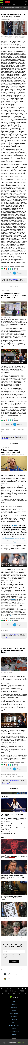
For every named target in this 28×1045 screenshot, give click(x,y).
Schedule (14, 1010)
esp (7, 988)
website (10, 615)
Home (3, 290)
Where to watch (14, 1007)
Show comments (14, 286)
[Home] (1, 1)
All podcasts (24, 969)
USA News (7, 290)
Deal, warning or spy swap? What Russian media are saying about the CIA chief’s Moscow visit (13, 877)
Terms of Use (14, 1016)
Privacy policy (14, 1019)
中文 (26, 988)
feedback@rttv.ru (6, 281)
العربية (2, 988)
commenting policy (14, 279)
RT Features (4, 837)
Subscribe (14, 961)
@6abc (4, 538)
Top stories (4, 796)
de (14, 988)
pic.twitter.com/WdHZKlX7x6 (16, 538)
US (2, 431)
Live (14, 1001)
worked (13, 599)
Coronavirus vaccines (7, 776)
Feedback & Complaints (14, 1031)
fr (18, 988)
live (7, 1)
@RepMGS (15, 525)
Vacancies (14, 1034)
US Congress (4, 630)
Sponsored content (14, 1013)
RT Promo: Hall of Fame (14, 1025)
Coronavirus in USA (6, 429)
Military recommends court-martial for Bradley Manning (11, 937)
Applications (14, 1004)
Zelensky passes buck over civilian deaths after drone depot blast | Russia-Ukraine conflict (14, 8)
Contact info (14, 1028)
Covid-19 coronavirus (18, 429)
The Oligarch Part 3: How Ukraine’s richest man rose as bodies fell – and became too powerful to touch (14, 856)
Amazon (3, 774)
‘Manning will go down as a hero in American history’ (11, 918)
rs (22, 988)
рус (11, 988)
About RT (14, 1022)
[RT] (5, 991)
